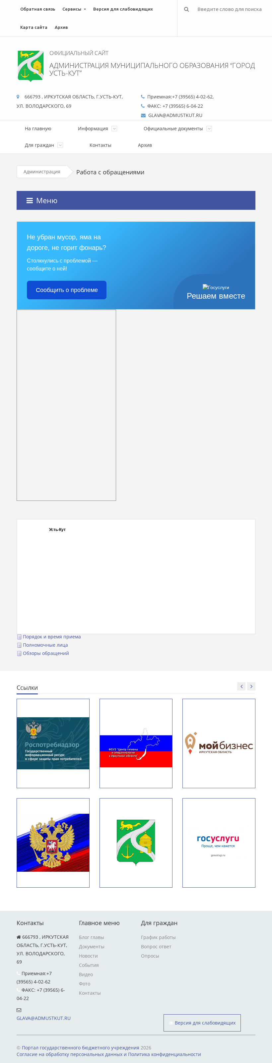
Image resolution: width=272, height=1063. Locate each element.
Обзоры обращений (46, 653)
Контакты (100, 145)
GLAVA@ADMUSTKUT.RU (44, 1018)
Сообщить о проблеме (67, 290)
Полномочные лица (45, 645)
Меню (46, 200)
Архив (61, 27)
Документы (91, 946)
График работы (158, 937)
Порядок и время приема (52, 636)
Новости (88, 956)
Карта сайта (33, 27)
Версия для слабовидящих (123, 9)
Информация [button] (93, 128)
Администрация (42, 171)
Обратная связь (37, 9)
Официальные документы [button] (174, 128)
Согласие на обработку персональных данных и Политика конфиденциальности (109, 1054)
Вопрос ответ (156, 946)
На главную (38, 128)
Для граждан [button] (40, 145)
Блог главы (91, 937)
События (89, 965)
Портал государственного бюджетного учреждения (80, 1047)
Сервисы (71, 9)
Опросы (150, 956)
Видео (86, 974)
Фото (84, 983)
